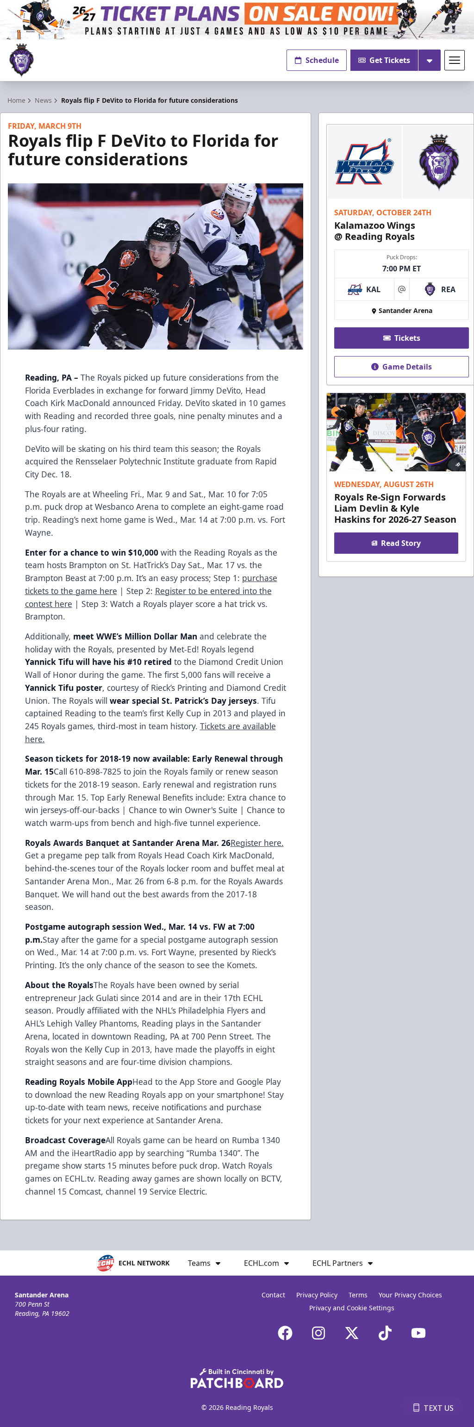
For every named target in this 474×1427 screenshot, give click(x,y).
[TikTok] (385, 1333)
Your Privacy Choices (410, 1294)
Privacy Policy (316, 1294)
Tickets (407, 338)
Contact (273, 1294)
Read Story (401, 543)
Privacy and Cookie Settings (351, 1307)
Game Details (407, 367)
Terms (358, 1294)
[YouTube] (418, 1333)
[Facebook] (285, 1333)
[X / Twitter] (352, 1333)
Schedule (322, 60)
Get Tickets (389, 60)
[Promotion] (237, 19)
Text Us (439, 1408)
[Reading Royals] (21, 60)
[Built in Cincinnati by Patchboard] (237, 1378)
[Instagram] (318, 1333)
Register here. (257, 842)
